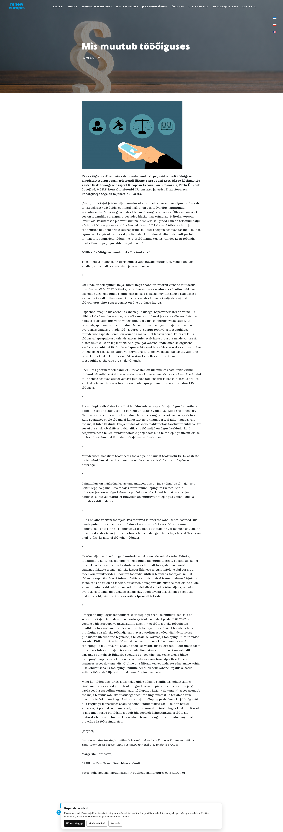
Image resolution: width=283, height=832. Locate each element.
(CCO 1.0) (178, 772)
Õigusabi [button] (177, 6)
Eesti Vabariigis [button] (126, 6)
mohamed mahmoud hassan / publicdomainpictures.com (130, 772)
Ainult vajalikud (97, 823)
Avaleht (58, 6)
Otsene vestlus (199, 6)
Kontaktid (249, 6)
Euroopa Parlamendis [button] (96, 6)
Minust (72, 6)
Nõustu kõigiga (74, 823)
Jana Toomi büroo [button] (154, 6)
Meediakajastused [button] (225, 6)
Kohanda (115, 823)
